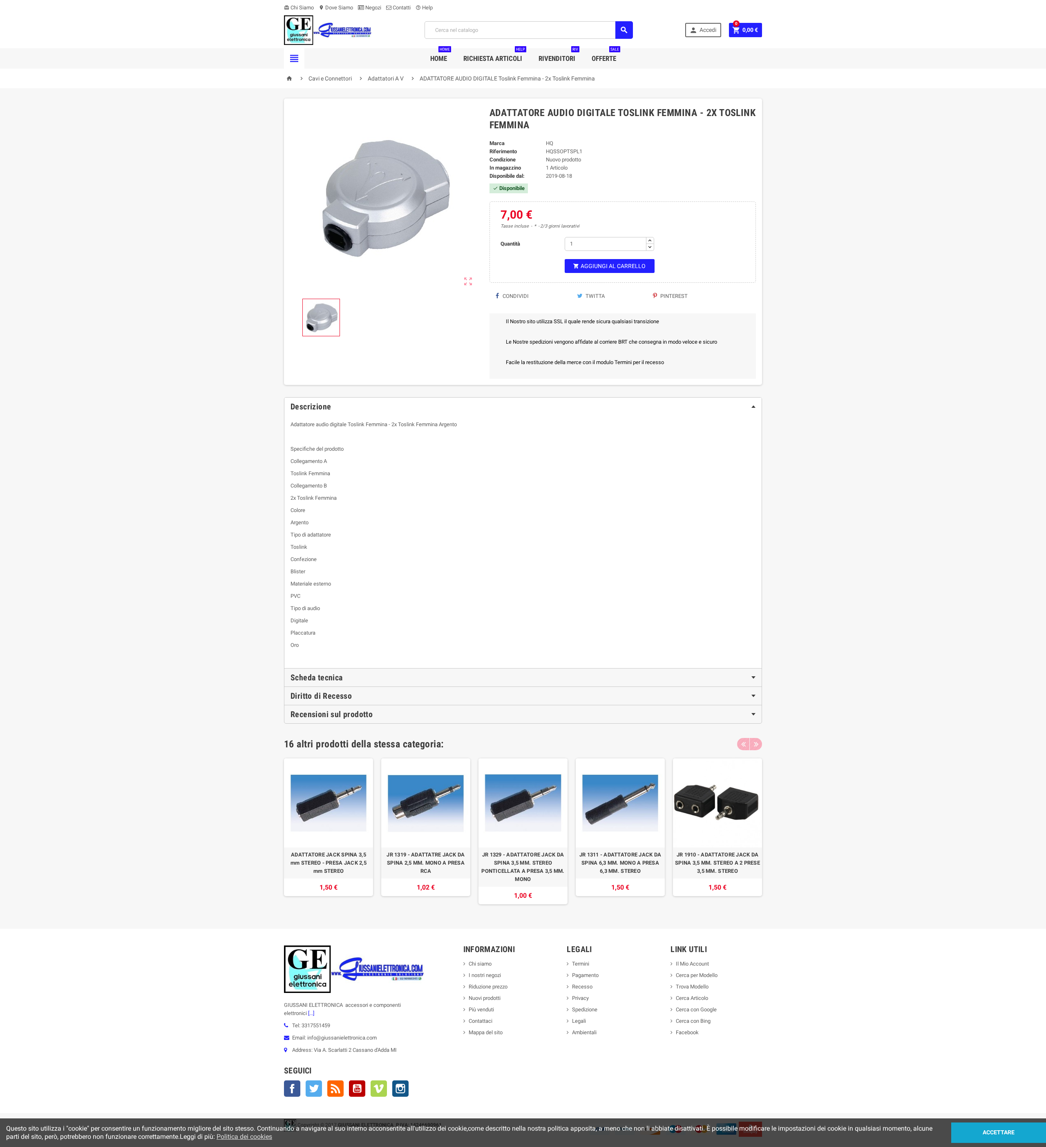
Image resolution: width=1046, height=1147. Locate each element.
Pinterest (673, 296)
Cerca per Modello (696, 975)
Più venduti (481, 1009)
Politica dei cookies (244, 1136)
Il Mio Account (692, 964)
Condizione (502, 160)
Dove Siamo (336, 7)
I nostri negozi (485, 975)
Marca (497, 143)
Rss (335, 1088)
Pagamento (585, 975)
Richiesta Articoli (494, 55)
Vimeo (379, 1088)
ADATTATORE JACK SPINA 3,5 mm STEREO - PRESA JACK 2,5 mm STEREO (329, 863)
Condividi (515, 296)
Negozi (372, 7)
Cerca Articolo (692, 998)
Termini (580, 964)
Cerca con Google (696, 1009)
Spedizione (584, 1009)
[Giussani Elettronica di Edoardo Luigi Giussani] (328, 30)
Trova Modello (692, 987)
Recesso (582, 987)
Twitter (314, 1088)
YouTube (357, 1088)
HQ (549, 143)
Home (440, 55)
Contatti (401, 7)
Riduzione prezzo (488, 987)
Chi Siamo (299, 7)
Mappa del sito (486, 1032)
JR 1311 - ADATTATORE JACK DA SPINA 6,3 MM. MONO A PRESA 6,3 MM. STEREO (620, 863)
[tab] (523, 407)
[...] (310, 1013)
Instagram (400, 1088)
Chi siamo (480, 964)
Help (424, 7)
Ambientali (584, 1032)
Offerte (605, 55)
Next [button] (756, 744)
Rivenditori (558, 55)
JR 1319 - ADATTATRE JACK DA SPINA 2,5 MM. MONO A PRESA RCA (426, 863)
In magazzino (505, 168)
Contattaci (480, 1021)
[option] (328, 831)
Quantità (510, 244)
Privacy (580, 998)
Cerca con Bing (693, 1021)
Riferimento (503, 151)
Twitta (594, 296)
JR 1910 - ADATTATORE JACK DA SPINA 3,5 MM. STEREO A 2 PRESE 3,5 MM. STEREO (717, 863)
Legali (579, 1021)
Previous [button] (743, 744)
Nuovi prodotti (485, 998)
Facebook (292, 1088)
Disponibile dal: (507, 176)
